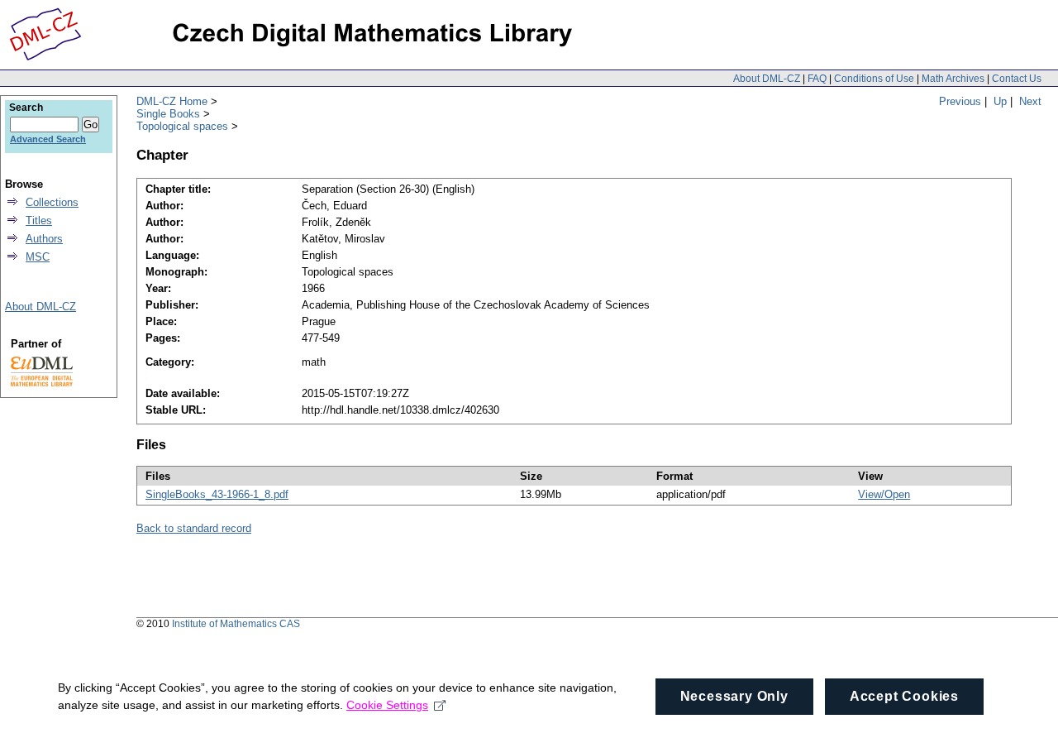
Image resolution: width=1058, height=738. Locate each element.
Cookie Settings (387, 705)
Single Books (168, 114)
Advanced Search (48, 139)
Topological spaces (182, 126)
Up (1000, 101)
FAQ (817, 78)
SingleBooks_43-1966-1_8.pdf (216, 494)
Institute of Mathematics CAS (236, 624)
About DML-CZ (766, 78)
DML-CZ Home (171, 101)
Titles (39, 220)
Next (1030, 101)
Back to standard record (193, 528)
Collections (52, 202)
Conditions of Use (874, 78)
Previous (960, 101)
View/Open (884, 494)
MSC (38, 257)
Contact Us (1016, 78)
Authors (44, 238)
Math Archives (953, 78)
